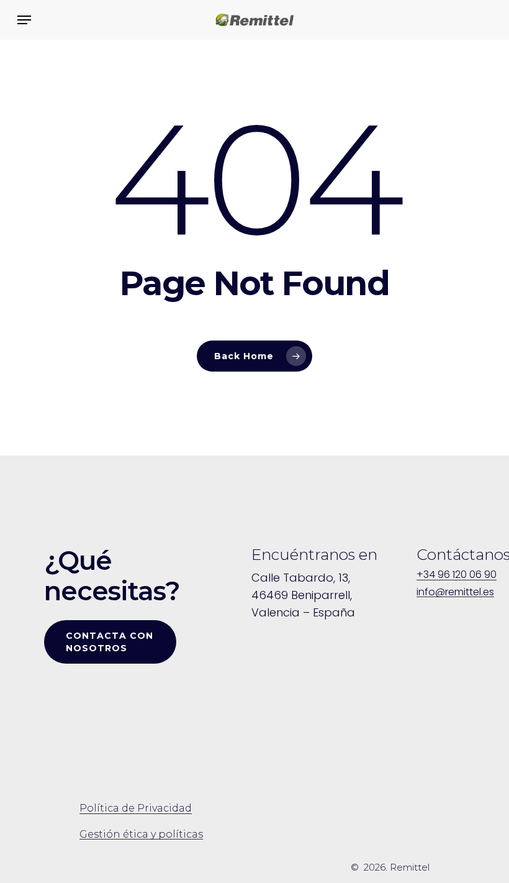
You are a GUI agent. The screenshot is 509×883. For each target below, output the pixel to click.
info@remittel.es (455, 592)
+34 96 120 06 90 (457, 574)
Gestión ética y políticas (141, 834)
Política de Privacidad (135, 808)
